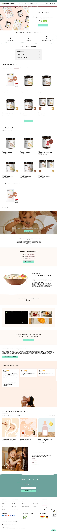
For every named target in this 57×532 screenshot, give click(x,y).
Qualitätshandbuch (5, 508)
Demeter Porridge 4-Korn (31, 256)
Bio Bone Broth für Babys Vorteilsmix (44, 176)
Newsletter (34, 506)
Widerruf (3, 503)
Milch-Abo (13, 503)
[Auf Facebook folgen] (49, 0)
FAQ (2, 506)
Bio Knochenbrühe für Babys (31, 258)
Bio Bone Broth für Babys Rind (7, 152)
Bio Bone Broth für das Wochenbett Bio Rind (45, 152)
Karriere (23, 503)
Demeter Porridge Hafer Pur (31, 254)
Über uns (36, 3)
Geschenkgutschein (15, 509)
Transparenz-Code (35, 503)
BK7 (2, 151)
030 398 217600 (34, 462)
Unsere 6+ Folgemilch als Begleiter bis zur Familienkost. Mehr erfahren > (28, 6)
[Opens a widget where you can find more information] (53, 530)
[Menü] (55, 510)
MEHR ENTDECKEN (28, 231)
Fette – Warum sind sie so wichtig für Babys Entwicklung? (45, 440)
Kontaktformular (34, 460)
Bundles (13, 508)
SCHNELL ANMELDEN (28, 490)
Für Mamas (32, 3)
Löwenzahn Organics (40, 151)
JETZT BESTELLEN (43, 25)
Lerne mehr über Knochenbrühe (10, 356)
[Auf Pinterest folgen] (47, 509)
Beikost (28, 3)
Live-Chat (33, 458)
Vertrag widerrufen (9, 521)
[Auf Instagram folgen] (50, 0)
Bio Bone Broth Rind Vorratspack (25, 176)
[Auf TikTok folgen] (53, 0)
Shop (19, 3)
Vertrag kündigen (15, 521)
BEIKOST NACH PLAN (28, 261)
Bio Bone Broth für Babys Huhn (25, 152)
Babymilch (24, 3)
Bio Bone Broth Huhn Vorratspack (7, 176)
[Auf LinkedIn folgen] (54, 0)
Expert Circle (24, 508)
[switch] (54, 515)
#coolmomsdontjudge (25, 506)
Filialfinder (3, 509)
